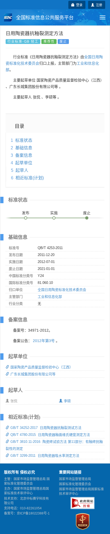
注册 (98, 4)
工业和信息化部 (50, 297)
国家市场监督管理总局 (75, 479)
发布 (25, 213)
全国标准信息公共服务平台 (44, 17)
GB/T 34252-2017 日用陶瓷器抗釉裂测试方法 (45, 428)
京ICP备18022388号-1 (33, 513)
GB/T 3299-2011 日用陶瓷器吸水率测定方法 (44, 456)
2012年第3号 (44, 341)
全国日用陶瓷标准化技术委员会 (62, 290)
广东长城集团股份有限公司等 (33, 374)
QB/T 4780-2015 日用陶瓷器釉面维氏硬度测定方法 (50, 435)
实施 (54, 213)
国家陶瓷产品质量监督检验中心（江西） (41, 367)
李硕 (67, 401)
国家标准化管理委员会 (75, 484)
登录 (78, 4)
